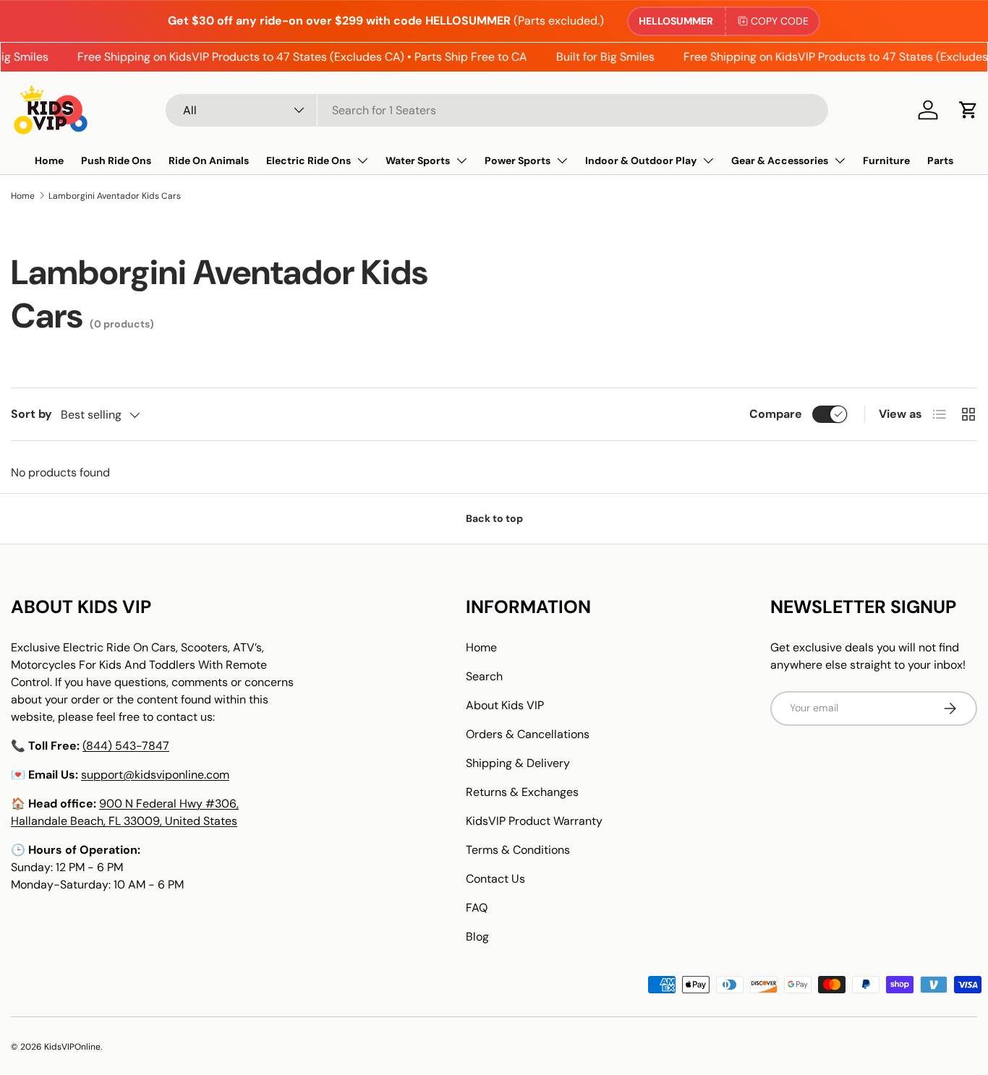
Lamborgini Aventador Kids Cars (114, 196)
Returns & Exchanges (522, 792)
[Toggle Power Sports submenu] (562, 160)
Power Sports (517, 160)
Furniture (886, 160)
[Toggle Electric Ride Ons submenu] (362, 160)
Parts (940, 160)
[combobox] (497, 110)
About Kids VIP (505, 705)
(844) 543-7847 (125, 745)
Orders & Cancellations (527, 734)
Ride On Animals (209, 160)
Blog (477, 936)
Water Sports (418, 160)
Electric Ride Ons (308, 160)
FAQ (476, 907)
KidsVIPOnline (72, 1047)
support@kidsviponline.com (155, 774)
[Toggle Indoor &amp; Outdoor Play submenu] (708, 160)
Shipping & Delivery (518, 763)
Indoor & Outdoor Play (641, 160)
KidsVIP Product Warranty (534, 820)
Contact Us (495, 878)
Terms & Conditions (518, 849)
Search (484, 676)
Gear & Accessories (779, 160)
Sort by (31, 413)
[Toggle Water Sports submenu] (461, 160)
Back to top (494, 518)
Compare (775, 413)
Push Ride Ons (116, 160)
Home (49, 160)
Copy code (780, 20)
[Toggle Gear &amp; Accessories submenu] (839, 160)
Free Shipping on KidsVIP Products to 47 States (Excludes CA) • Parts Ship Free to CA (295, 56)
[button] (968, 110)
